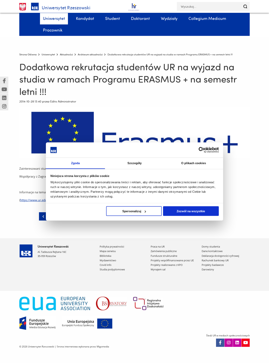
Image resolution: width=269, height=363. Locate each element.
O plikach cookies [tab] (193, 163)
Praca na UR (158, 246)
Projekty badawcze (213, 265)
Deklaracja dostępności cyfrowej (220, 256)
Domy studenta (211, 246)
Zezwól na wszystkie (191, 211)
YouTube (245, 343)
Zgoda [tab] (75, 163)
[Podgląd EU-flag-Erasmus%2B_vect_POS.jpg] (134, 132)
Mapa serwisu (108, 251)
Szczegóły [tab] (134, 163)
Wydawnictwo (108, 260)
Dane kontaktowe (212, 251)
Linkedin (237, 343)
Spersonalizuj (131, 211)
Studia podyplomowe (112, 269)
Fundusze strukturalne (164, 256)
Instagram (228, 343)
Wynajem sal (158, 269)
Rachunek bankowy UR (215, 260)
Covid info (105, 265)
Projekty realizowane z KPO (167, 265)
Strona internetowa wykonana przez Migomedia (83, 346)
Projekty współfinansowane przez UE (172, 260)
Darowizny (208, 269)
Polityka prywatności (112, 246)
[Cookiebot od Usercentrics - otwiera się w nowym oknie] (201, 150)
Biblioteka (105, 256)
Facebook (220, 343)
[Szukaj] (245, 6)
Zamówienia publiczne (164, 251)
